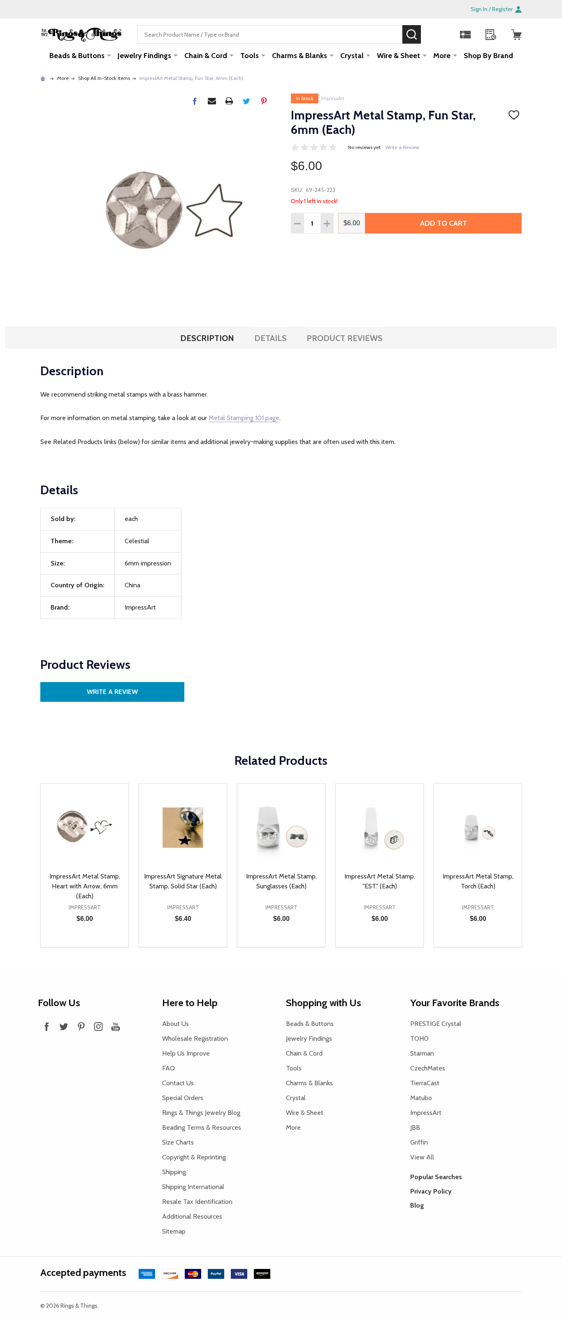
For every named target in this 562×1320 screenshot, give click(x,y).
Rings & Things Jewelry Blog (201, 1113)
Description (207, 338)
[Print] (229, 100)
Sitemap (174, 1231)
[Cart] (516, 34)
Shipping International (193, 1187)
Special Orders (182, 1098)
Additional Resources (192, 1216)
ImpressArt (332, 98)
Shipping (174, 1172)
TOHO (419, 1038)
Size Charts (178, 1142)
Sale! (433, 34)
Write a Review (402, 147)
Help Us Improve (186, 1053)
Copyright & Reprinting (194, 1157)
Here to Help (190, 1003)
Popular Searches (436, 1177)
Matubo (421, 1098)
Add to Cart (443, 223)
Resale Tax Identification (197, 1202)
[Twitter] (246, 100)
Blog (417, 1205)
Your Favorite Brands (454, 1003)
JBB (415, 1127)
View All (422, 1157)
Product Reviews (345, 338)
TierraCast (424, 1083)
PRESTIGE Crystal (435, 1024)
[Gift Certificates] (465, 34)
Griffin (419, 1142)
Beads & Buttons (77, 55)
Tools (249, 55)
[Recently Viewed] (490, 34)
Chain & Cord (205, 55)
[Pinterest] (263, 100)
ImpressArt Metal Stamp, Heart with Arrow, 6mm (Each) (84, 886)
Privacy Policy (431, 1191)
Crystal (352, 55)
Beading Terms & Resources (201, 1127)
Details (270, 338)
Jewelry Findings (144, 55)
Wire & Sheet (398, 55)
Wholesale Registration (195, 1038)
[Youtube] (115, 1026)
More (442, 55)
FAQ (168, 1068)
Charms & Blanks (299, 55)
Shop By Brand (488, 55)
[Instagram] (98, 1026)
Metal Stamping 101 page (244, 418)
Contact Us (178, 1083)
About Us (175, 1024)
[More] (109, 55)
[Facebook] (194, 100)
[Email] (211, 100)
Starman (422, 1053)
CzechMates (427, 1068)
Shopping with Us (323, 1003)
